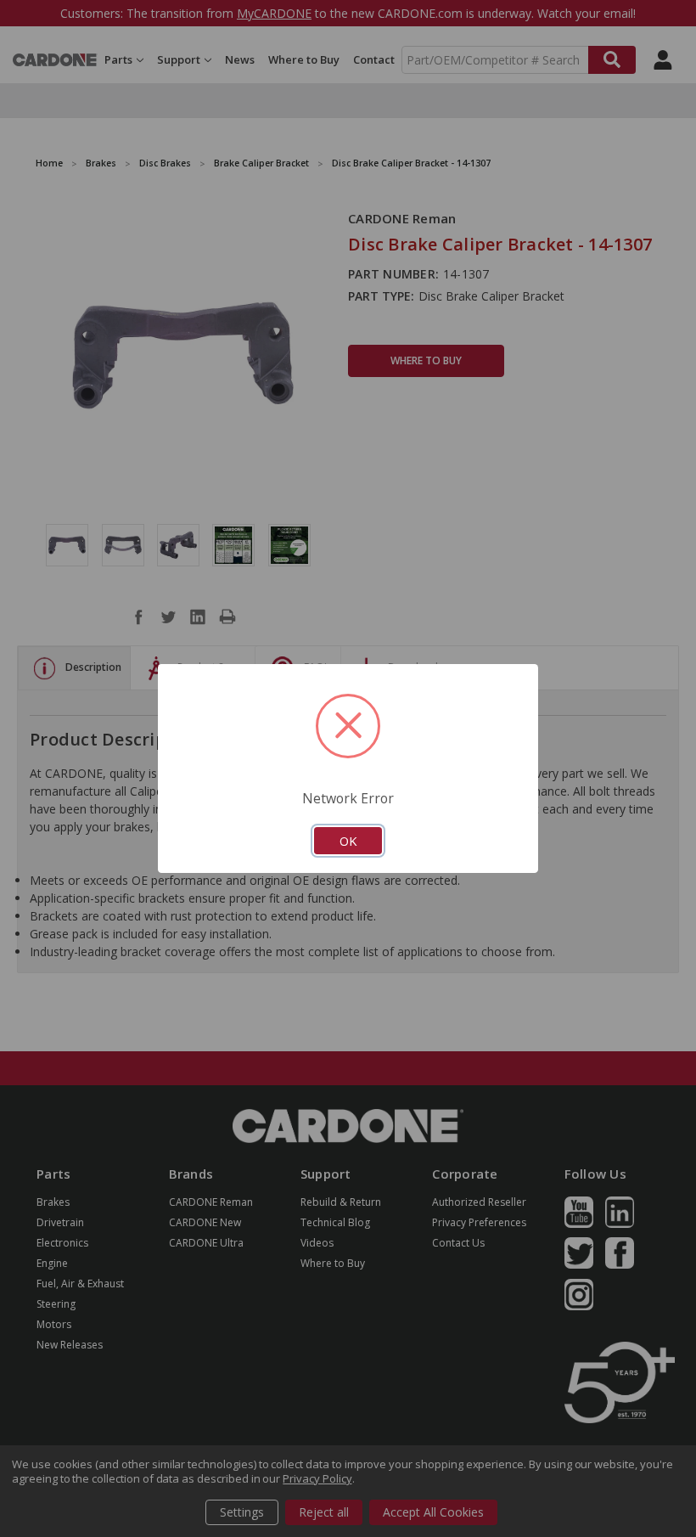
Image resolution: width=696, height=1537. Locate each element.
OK (348, 840)
